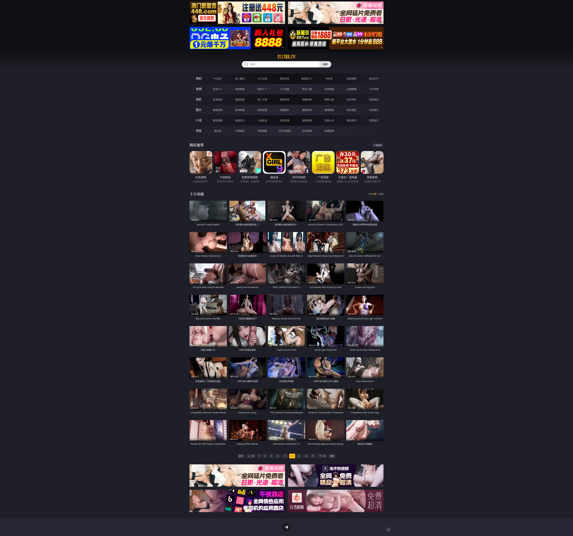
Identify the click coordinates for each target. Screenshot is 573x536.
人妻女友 (262, 120)
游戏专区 (284, 78)
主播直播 (351, 89)
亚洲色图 (240, 110)
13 (299, 456)
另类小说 (329, 120)
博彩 (199, 79)
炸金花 (329, 78)
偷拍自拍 (240, 99)
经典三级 (329, 99)
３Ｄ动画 (284, 89)
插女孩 (217, 131)
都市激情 (217, 120)
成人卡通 (262, 99)
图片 (199, 110)
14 (306, 456)
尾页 (332, 456)
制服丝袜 (307, 99)
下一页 (322, 456)
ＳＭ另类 (374, 89)
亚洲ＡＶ (217, 89)
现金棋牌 (351, 78)
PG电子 (218, 78)
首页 (241, 456)
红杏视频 (307, 131)
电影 (199, 99)
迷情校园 (307, 120)
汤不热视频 (285, 131)
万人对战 (262, 78)
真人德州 (240, 78)
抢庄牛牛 (374, 78)
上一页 (251, 456)
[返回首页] (388, 529)
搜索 (325, 64)
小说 (199, 120)
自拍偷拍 (240, 89)
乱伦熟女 (351, 99)
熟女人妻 (307, 89)
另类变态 (374, 99)
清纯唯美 (329, 110)
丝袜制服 (329, 89)
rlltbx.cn (286, 57)
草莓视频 (262, 131)
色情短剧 (329, 131)
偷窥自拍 (217, 110)
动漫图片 (284, 110)
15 (313, 456)
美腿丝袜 (307, 110)
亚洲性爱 (217, 99)
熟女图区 (351, 110)
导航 (199, 131)
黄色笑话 (351, 120)
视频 (199, 89)
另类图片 (374, 110)
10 (278, 456)
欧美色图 (262, 110)
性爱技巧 (374, 120)
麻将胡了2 (306, 78)
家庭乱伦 (240, 120)
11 (285, 456)
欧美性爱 (284, 99)
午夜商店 (240, 131)
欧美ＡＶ (262, 89)
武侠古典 (284, 120)
